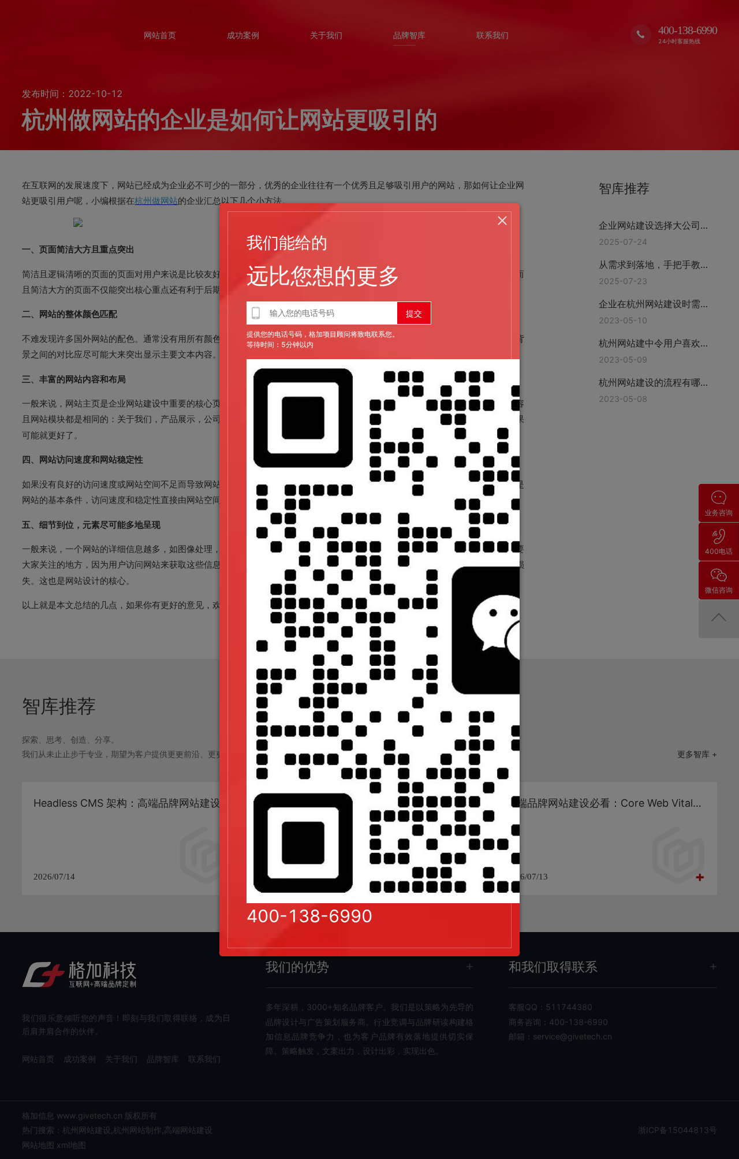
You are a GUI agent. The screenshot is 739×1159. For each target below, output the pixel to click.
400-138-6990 (309, 915)
